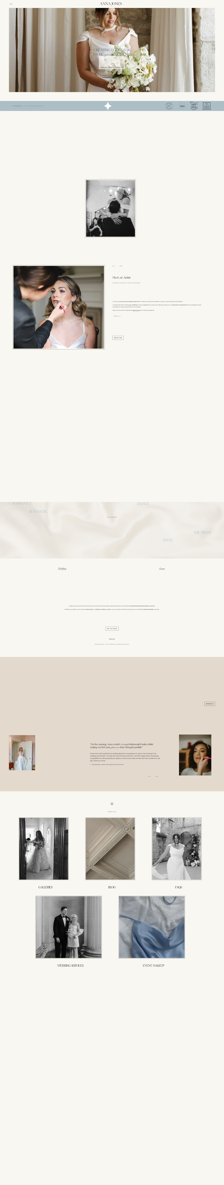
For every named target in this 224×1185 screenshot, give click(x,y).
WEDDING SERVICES (70, 966)
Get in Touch (112, 628)
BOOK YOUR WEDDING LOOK (112, 77)
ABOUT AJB (118, 337)
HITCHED (41, 106)
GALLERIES (45, 887)
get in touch (136, 310)
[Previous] (149, 776)
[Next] (156, 776)
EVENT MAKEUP (153, 966)
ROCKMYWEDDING (31, 106)
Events (162, 568)
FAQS (178, 887)
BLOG (112, 887)
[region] (112, 754)
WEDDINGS (210, 703)
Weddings (62, 568)
